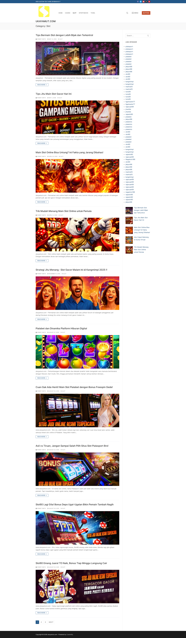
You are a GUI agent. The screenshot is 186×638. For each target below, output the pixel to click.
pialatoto (129, 122)
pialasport (129, 46)
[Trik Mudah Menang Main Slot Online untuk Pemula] (77, 234)
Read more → (42, 84)
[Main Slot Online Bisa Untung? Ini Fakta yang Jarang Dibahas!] (77, 176)
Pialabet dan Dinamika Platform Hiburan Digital (61, 328)
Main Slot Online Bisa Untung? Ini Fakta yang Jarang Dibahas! (69, 152)
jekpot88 (129, 67)
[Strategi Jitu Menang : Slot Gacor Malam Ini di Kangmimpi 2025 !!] (77, 293)
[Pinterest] (149, 1)
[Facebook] (138, 1)
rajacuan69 (130, 107)
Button (146, 13)
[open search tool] (127, 13)
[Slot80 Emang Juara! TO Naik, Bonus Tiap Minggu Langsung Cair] (77, 586)
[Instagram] (146, 1)
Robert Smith (41, 39)
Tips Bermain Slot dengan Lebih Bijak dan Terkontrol (64, 35)
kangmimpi (130, 82)
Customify (70, 634)
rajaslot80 (129, 114)
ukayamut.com (46, 21)
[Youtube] (143, 1)
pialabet (128, 57)
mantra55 (129, 87)
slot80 (128, 74)
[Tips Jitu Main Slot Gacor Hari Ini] (77, 117)
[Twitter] (141, 1)
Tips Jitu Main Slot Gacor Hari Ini (53, 93)
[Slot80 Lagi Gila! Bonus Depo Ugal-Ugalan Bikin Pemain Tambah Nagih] (77, 528)
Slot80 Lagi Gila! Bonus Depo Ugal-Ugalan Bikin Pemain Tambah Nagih (75, 504)
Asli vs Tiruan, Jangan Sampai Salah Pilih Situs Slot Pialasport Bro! (72, 445)
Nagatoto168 (130, 159)
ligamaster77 (130, 102)
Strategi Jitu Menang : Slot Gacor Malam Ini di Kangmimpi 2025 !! (71, 269)
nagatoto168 (130, 192)
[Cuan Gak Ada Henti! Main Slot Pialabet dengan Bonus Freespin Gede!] (77, 410)
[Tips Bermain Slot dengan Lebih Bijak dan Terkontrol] (77, 58)
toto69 (128, 92)
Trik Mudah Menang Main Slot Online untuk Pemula (64, 211)
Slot (61, 39)
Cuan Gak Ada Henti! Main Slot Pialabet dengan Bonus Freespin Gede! (74, 387)
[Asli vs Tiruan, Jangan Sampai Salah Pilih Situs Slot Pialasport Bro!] (77, 469)
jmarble (128, 109)
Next (51, 622)
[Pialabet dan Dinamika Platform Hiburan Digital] (77, 352)
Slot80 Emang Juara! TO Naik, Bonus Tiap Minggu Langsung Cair (71, 563)
